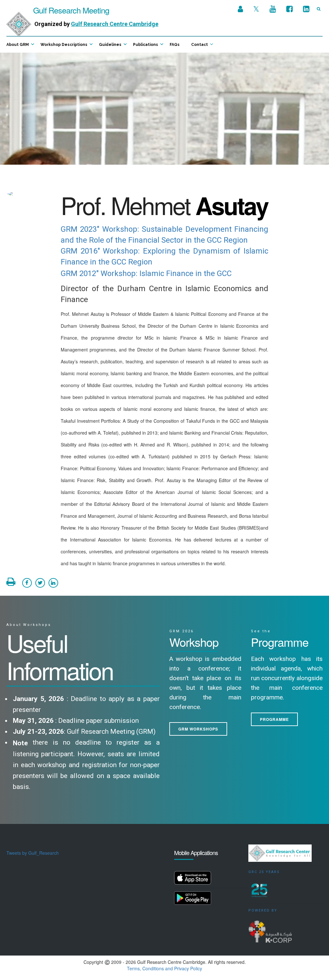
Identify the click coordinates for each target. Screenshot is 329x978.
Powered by (262, 910)
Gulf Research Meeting (70, 10)
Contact (199, 44)
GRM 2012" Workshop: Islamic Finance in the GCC (146, 273)
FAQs (175, 44)
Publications (145, 44)
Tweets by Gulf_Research (32, 853)
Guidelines (110, 44)
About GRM (17, 44)
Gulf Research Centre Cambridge (114, 24)
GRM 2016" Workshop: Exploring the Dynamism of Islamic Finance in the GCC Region (164, 256)
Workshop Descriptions (63, 44)
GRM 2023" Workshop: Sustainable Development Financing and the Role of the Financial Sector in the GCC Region (164, 235)
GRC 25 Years (264, 872)
